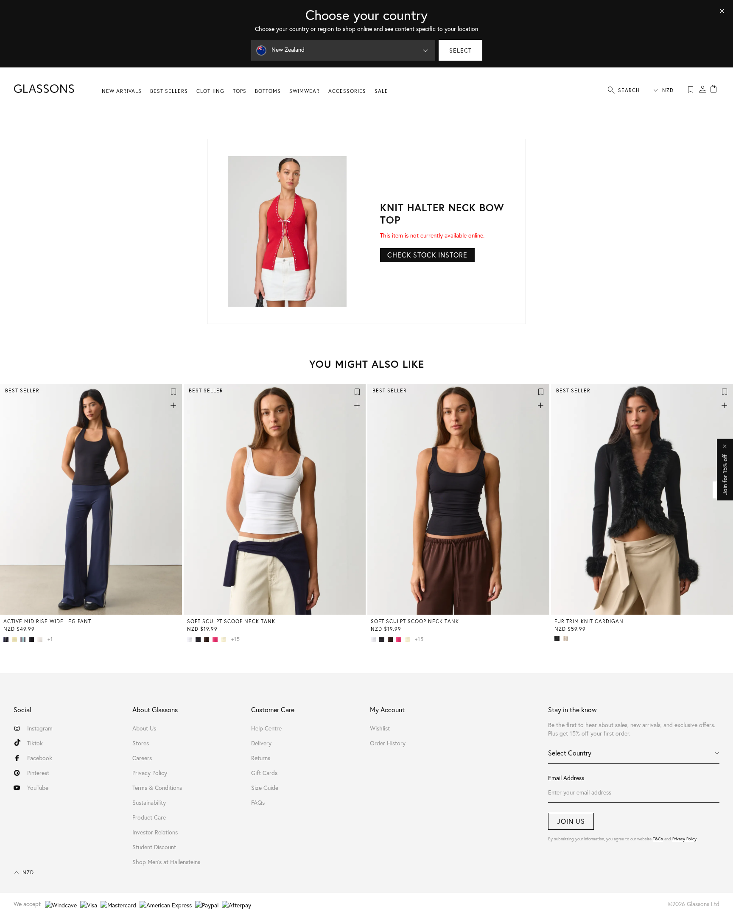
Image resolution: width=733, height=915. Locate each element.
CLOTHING (210, 91)
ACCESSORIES (347, 91)
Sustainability (149, 802)
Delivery (261, 743)
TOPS (239, 91)
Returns (260, 758)
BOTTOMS (268, 91)
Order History (388, 743)
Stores (140, 743)
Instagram (40, 728)
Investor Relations (155, 832)
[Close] (722, 11)
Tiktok (35, 743)
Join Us (571, 821)
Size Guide (264, 787)
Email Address (566, 778)
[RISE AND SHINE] (16, 639)
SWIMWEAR (304, 91)
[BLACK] (33, 639)
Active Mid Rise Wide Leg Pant (47, 621)
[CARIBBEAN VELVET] (567, 638)
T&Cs (658, 839)
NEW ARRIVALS (122, 91)
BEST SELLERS (169, 91)
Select (460, 50)
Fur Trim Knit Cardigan (589, 621)
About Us (144, 728)
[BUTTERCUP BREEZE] (225, 639)
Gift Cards (264, 773)
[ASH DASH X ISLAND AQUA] (24, 639)
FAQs (258, 802)
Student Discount (154, 847)
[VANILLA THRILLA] (41, 639)
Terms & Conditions (157, 787)
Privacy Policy (684, 839)
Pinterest (38, 773)
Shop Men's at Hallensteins (166, 862)
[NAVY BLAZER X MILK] (7, 639)
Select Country (569, 752)
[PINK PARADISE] (217, 639)
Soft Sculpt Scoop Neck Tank (231, 621)
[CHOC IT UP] (208, 639)
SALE (381, 91)
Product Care (149, 817)
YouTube (37, 787)
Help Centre (266, 728)
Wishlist (380, 728)
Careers (142, 758)
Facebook (39, 758)
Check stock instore (427, 254)
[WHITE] (191, 639)
